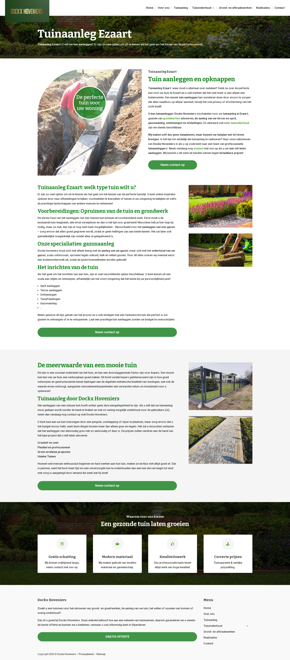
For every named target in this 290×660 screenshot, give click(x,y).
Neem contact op (173, 165)
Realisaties (263, 8)
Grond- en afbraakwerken (235, 8)
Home (149, 8)
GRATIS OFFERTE (117, 636)
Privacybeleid (86, 654)
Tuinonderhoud (201, 8)
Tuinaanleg (181, 8)
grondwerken (171, 118)
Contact (280, 8)
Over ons (164, 8)
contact (198, 148)
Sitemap (100, 654)
